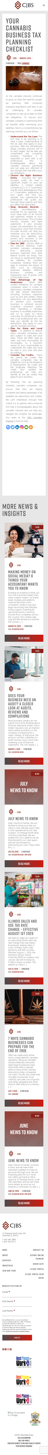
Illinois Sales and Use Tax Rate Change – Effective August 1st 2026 (23, 927)
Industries (7, 1265)
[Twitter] (13, 427)
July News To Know (23, 818)
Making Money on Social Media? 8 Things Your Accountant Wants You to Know (23, 580)
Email (5, 1292)
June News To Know (23, 1160)
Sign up (17, 1337)
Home (4, 1250)
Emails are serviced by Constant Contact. (17, 1331)
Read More (24, 638)
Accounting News (18, 629)
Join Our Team (9, 1270)
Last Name (7, 1311)
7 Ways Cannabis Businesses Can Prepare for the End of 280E (21, 1044)
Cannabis (25, 63)
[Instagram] (22, 427)
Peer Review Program (24, 1446)
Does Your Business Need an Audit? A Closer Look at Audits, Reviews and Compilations (22, 706)
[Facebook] (8, 427)
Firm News (27, 855)
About (5, 1255)
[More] (31, 427)
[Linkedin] (17, 427)
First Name (7, 1301)
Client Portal (37, 1269)
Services (6, 1260)
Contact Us (38, 1250)
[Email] (26, 427)
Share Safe (38, 1264)
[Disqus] (24, 458)
